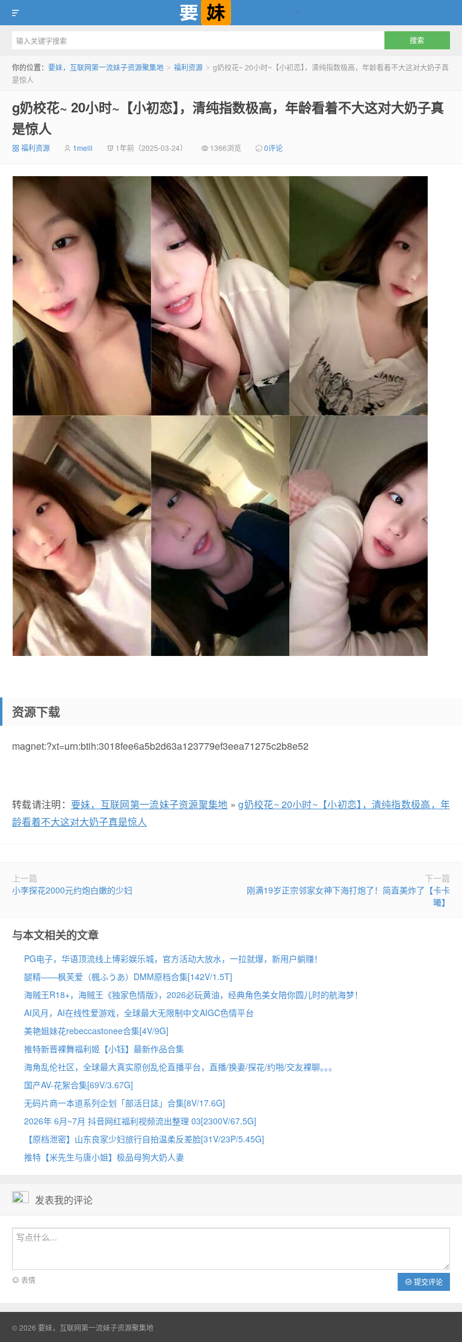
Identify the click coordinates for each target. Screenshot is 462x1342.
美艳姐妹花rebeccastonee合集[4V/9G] (96, 1031)
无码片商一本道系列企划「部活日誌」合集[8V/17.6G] (124, 1103)
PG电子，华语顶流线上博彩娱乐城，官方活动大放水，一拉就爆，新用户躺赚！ (173, 958)
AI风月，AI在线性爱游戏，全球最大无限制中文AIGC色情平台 (139, 1012)
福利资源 (188, 67)
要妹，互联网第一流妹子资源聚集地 (231, 12)
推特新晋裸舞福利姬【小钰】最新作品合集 (104, 1049)
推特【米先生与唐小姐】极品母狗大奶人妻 (104, 1157)
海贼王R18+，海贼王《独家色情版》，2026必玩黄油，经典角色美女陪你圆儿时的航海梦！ (193, 994)
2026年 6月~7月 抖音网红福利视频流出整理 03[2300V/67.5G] (140, 1121)
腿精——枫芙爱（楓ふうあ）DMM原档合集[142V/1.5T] (128, 976)
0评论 (273, 147)
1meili (83, 147)
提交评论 (427, 1281)
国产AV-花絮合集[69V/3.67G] (78, 1085)
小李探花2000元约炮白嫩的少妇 (72, 890)
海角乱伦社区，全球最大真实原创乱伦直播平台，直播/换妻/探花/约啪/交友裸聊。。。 (180, 1067)
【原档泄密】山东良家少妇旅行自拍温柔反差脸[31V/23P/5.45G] (144, 1139)
